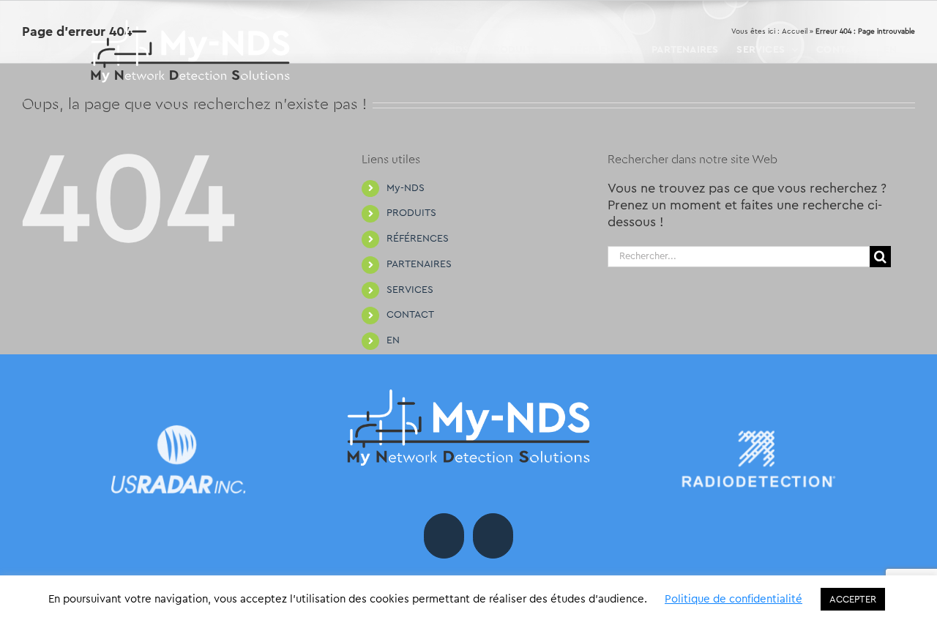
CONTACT (410, 315)
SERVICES (410, 290)
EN (393, 340)
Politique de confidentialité (733, 599)
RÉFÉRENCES (418, 239)
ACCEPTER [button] (852, 599)
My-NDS (406, 188)
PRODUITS (411, 213)
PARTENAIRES (419, 264)
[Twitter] (493, 536)
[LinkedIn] (444, 536)
